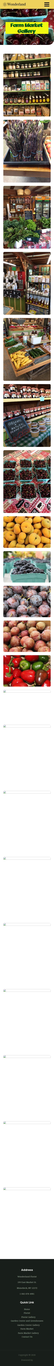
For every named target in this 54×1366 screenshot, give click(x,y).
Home (27, 1309)
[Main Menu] (46, 4)
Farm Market (27, 1328)
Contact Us (27, 1336)
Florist (27, 1312)
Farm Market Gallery (28, 1333)
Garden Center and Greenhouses (27, 1320)
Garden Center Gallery (28, 1325)
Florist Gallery (28, 1317)
